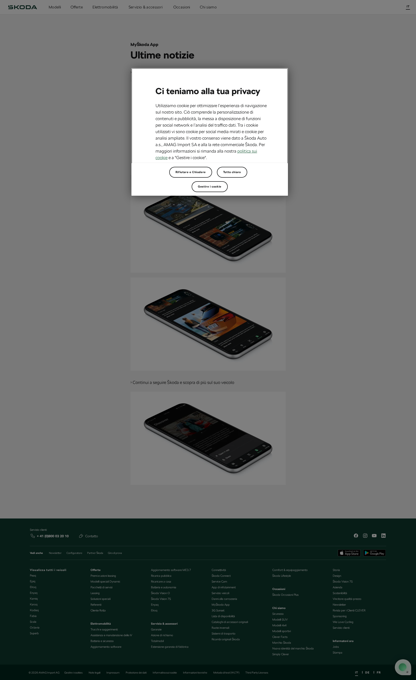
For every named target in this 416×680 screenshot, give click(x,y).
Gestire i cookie (209, 186)
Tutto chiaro (232, 172)
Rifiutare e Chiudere (191, 172)
